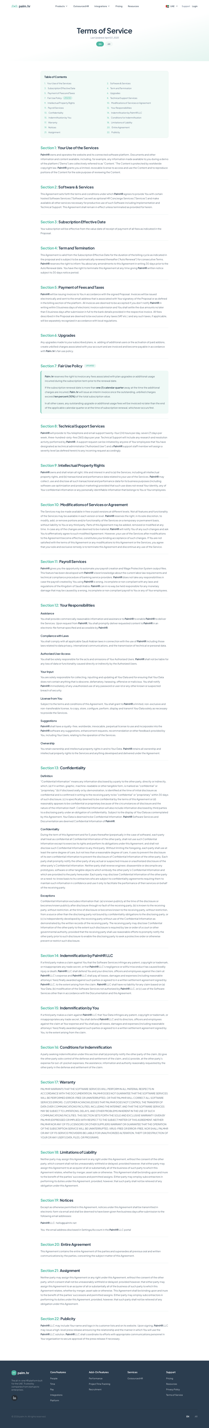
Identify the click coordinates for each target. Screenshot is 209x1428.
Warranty (50, 122)
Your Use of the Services (57, 83)
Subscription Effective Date (59, 88)
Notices (50, 127)
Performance (96, 1378)
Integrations (100, 6)
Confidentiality (53, 112)
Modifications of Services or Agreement (129, 102)
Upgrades (113, 93)
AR (109, 44)
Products (60, 6)
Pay (52, 1389)
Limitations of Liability (119, 122)
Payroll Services (54, 107)
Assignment (52, 132)
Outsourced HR (81, 6)
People (54, 1378)
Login (195, 6)
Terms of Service (174, 1394)
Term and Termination (119, 88)
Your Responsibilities (119, 107)
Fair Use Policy (57, 98)
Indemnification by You (57, 117)
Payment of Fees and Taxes (59, 93)
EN (100, 44)
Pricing (119, 6)
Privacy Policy (173, 1389)
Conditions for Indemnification (124, 117)
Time (52, 1383)
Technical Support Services (122, 98)
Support (186, 6)
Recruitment (95, 1389)
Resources (133, 6)
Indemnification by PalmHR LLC (124, 112)
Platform (54, 1400)
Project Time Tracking (99, 1383)
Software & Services (119, 83)
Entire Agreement (118, 127)
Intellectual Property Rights (59, 102)
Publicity (113, 132)
